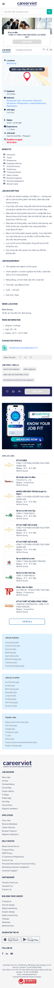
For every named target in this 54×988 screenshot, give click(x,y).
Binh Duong (11, 63)
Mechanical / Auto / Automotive (20, 100)
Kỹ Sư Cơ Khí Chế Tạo (25, 510)
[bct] (27, 981)
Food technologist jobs (14, 666)
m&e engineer (30, 369)
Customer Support (10, 870)
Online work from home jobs (16, 722)
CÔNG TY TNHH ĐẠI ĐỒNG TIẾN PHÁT (31, 561)
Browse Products (9, 831)
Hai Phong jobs (11, 702)
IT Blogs (5, 794)
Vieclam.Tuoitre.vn (10, 882)
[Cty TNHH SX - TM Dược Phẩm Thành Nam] (9, 592)
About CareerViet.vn (10, 846)
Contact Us (7, 889)
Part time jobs (11, 725)
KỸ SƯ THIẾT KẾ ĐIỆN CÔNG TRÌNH (31, 601)
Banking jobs (10, 652)
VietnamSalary (8, 784)
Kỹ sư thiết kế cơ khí (25, 558)
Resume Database (9, 824)
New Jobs (6, 777)
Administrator (8, 925)
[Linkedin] (7, 953)
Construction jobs (12, 646)
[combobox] (24, 11)
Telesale (5, 919)
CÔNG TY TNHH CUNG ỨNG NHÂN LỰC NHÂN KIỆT (27, 36)
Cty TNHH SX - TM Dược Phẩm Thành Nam (33, 590)
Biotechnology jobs (13, 659)
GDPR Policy (7, 853)
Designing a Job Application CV (23, 347)
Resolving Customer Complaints (15, 867)
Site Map (5, 801)
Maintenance (12, 106)
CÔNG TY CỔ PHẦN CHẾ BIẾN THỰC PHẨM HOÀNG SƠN (32, 464)
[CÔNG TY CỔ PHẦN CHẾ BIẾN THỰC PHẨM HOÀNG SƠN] (9, 465)
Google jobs (10, 729)
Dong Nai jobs (11, 692)
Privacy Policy (8, 850)
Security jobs (10, 649)
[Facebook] (2, 953)
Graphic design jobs (13, 745)
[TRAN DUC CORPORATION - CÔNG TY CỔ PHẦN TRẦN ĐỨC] (9, 606)
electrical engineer (11, 369)
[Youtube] (11, 953)
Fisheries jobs (11, 662)
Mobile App (6, 798)
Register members (10, 808)
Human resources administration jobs (21, 742)
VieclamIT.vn (7, 886)
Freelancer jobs (11, 732)
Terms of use (7, 860)
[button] (44, 49)
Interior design (8, 905)
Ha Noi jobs (10, 685)
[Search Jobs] (49, 11)
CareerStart (7, 805)
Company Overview (24, 50)
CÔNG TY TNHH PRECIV (25, 513)
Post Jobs (6, 820)
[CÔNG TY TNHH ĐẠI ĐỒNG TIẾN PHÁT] (9, 563)
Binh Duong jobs (12, 689)
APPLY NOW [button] (27, 42)
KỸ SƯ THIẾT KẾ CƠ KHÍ (26, 525)
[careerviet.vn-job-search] (11, 939)
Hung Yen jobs (11, 706)
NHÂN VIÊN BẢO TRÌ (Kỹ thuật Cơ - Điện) (31, 492)
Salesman (6, 922)
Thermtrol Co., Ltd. (24, 480)
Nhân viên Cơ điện (24, 587)
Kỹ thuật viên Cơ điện (26, 477)
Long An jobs (10, 695)
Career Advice (8, 791)
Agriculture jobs (11, 656)
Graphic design (8, 912)
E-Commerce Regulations (13, 856)
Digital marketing (9, 908)
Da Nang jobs (10, 699)
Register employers (10, 834)
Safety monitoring (9, 915)
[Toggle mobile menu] (3, 4)
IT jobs (8, 735)
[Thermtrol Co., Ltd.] (9, 482)
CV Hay (5, 781)
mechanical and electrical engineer (18, 380)
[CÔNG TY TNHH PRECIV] (9, 515)
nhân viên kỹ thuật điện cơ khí (15, 374)
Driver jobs (9, 739)
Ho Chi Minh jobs (12, 682)
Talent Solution (8, 827)
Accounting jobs (12, 642)
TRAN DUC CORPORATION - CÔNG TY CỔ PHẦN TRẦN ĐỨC (32, 605)
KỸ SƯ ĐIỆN (21, 460)
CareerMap (6, 787)
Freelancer (6, 901)
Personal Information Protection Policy (18, 863)
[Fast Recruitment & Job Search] (27, 3)
